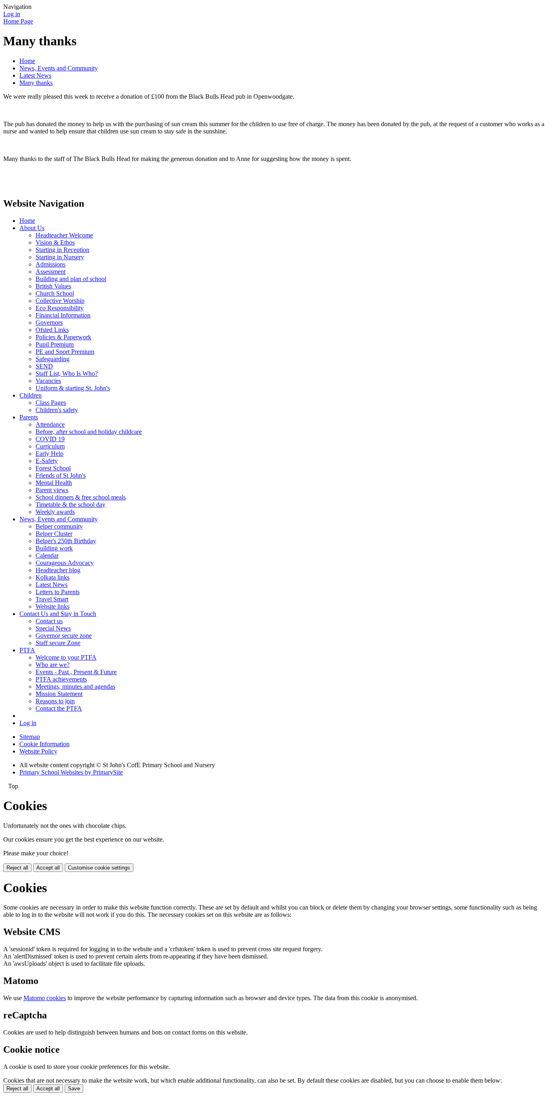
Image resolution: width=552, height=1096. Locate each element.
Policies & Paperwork (63, 337)
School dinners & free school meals (81, 497)
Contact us (49, 621)
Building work (54, 548)
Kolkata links (53, 577)
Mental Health (54, 482)
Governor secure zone (64, 635)
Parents (28, 417)
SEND (44, 366)
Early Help (49, 453)
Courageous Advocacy (65, 562)
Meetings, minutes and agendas (75, 686)
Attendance (50, 424)
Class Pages (51, 402)
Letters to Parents (58, 591)
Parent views (52, 490)
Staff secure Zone (58, 642)
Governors (49, 322)
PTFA (27, 650)
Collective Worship (60, 300)
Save (74, 1088)
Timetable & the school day (70, 504)
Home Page (18, 21)
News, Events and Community (58, 68)
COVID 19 (50, 439)
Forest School (53, 468)
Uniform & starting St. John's (73, 388)
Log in (11, 14)
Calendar (47, 555)
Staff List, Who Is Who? (67, 373)
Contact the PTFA (59, 708)
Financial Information (63, 315)
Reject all (17, 868)
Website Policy (38, 751)
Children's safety (57, 409)
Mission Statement (59, 693)
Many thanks (36, 82)
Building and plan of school (71, 278)
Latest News (35, 75)
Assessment (50, 271)
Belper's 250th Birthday (66, 540)
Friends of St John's (61, 475)
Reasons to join (55, 701)
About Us (31, 227)
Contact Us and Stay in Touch (57, 613)
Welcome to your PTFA (66, 657)
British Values (53, 286)
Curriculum (50, 446)
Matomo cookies (44, 997)
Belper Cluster (54, 533)
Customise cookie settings (99, 868)
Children (30, 395)
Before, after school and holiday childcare (89, 431)
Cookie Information (44, 744)
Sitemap (29, 736)
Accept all (48, 868)
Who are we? (53, 664)
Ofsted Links (52, 329)
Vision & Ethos (55, 242)
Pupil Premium (55, 344)
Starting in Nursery (60, 257)
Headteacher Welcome (64, 235)
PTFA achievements (61, 679)
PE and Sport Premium (65, 351)
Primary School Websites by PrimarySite (71, 772)
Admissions (50, 264)
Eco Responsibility (60, 308)
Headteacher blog (58, 570)
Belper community (59, 526)
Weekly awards (55, 511)
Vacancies (48, 380)
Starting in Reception (62, 249)
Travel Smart (52, 599)
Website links (53, 606)
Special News (53, 628)
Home (27, 60)
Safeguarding (53, 358)
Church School (55, 293)
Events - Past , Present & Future (76, 672)
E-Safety (47, 460)
